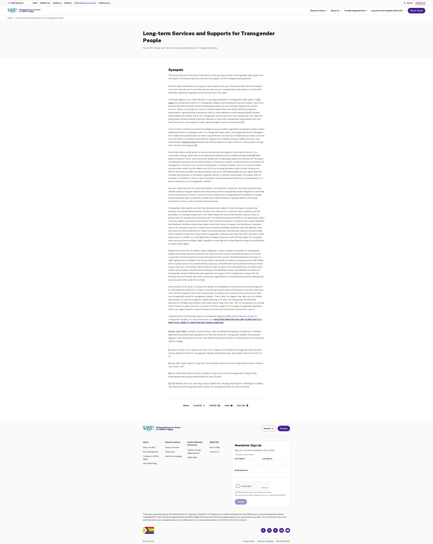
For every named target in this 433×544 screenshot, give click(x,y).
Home (10, 18)
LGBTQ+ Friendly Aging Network (194, 451)
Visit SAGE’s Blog (150, 463)
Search (410, 3)
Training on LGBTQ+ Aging (151, 457)
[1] (243, 122)
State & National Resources (194, 443)
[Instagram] (269, 530)
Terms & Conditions (265, 541)
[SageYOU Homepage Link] (24, 10)
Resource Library (172, 442)
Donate (283, 428)
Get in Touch (416, 10)
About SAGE (215, 447)
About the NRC (149, 447)
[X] (275, 530)
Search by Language (173, 456)
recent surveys (189, 142)
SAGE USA (214, 442)
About (146, 442)
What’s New (170, 452)
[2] (196, 145)
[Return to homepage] (162, 428)
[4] (201, 237)
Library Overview (172, 447)
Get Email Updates (150, 452)
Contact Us (420, 3)
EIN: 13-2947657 (283, 541)
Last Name (267, 458)
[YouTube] (287, 530)
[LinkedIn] (281, 530)
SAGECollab (192, 457)
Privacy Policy (249, 541)
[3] (253, 155)
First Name (239, 458)
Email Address (241, 470)
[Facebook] (263, 530)
